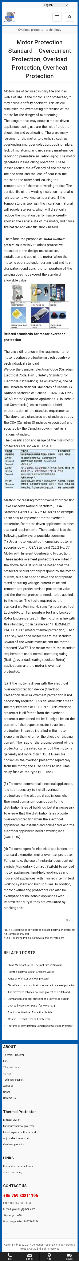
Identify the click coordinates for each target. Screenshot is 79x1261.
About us (8, 1085)
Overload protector (13, 1144)
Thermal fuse (11, 1067)
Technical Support (13, 1079)
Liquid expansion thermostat (19, 1132)
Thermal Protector (13, 1055)
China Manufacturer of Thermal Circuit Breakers (35, 965)
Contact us (9, 1098)
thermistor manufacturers (18, 1166)
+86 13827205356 (28, 1221)
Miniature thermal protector (18, 1126)
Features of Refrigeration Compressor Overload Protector (40, 1025)
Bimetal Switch (11, 1119)
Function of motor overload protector (28, 978)
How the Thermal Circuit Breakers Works (31, 971)
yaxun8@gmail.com (23, 1209)
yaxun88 (17, 1215)
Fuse (6, 1061)
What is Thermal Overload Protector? (29, 1019)
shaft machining (12, 1172)
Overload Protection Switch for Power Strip (31, 1005)
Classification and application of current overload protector (41, 985)
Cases (7, 1092)
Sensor (7, 1073)
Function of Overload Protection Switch (30, 1012)
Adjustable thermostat (16, 1138)
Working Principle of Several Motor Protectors (38, 937)
